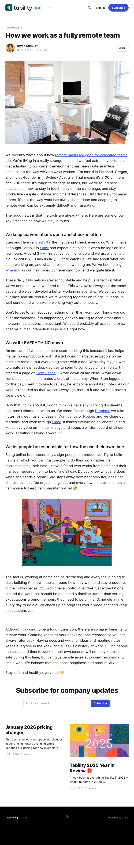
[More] (50, 7)
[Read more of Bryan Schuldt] (10, 48)
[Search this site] (89, 7)
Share (121, 47)
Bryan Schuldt (27, 46)
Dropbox (102, 411)
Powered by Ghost (118, 817)
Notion (88, 416)
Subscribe (118, 7)
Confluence (46, 373)
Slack (39, 242)
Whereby (12, 270)
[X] (67, 816)
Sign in (100, 7)
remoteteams (14, 27)
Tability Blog (11, 817)
